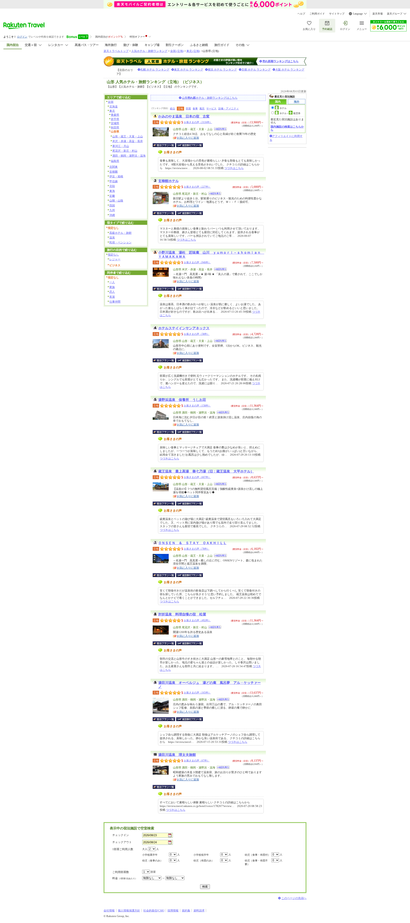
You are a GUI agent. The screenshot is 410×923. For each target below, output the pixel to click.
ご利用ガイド (317, 13)
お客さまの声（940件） (197, 262)
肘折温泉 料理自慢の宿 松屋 (182, 614)
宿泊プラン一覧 (166, 145)
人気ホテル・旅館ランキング (149, 51)
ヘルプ (301, 13)
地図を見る (220, 129)
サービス (211, 108)
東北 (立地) (193, 51)
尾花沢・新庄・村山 (124, 150)
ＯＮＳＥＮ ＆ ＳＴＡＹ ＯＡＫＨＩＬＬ (192, 543)
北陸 (112, 186)
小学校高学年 (150, 854)
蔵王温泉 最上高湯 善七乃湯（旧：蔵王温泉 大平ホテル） (206, 471)
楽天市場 (377, 13)
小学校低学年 (201, 854)
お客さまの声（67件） (196, 760)
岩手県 (115, 119)
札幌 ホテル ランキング (154, 69)
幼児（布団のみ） (203, 860)
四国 (112, 205)
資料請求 (199, 910)
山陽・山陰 (116, 200)
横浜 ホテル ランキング (222, 69)
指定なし (113, 254)
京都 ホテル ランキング (256, 69)
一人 (112, 282)
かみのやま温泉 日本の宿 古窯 (183, 116)
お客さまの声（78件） (196, 548)
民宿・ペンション (120, 242)
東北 (112, 110)
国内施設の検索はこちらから (287, 128)
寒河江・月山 (120, 146)
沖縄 (112, 215)
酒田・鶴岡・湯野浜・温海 (129, 155)
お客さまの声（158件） (197, 405)
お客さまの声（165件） (197, 692)
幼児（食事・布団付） (257, 854)
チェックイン (120, 835)
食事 (195, 108)
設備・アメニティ (228, 108)
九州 (112, 210)
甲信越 (113, 181)
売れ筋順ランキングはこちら (280, 61)
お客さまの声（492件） (197, 620)
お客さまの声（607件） (197, 477)
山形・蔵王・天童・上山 (127, 136)
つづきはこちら (234, 168)
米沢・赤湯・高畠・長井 (127, 141)
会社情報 (109, 910)
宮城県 (115, 123)
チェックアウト (122, 842)
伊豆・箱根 (116, 176)
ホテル (283, 108)
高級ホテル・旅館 (120, 232)
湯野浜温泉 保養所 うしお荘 (182, 400)
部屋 (188, 108)
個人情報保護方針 (129, 910)
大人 (144, 849)
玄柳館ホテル (168, 181)
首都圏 (113, 171)
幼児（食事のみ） (152, 860)
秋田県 (115, 127)
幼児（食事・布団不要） (256, 862)
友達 (112, 296)
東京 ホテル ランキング (188, 69)
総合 (172, 108)
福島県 (115, 161)
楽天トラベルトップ (116, 51)
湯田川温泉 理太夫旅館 (177, 755)
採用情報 (173, 910)
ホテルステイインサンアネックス (183, 328)
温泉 (112, 237)
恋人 (112, 291)
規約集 (186, 910)
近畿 (112, 195)
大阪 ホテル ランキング (289, 69)
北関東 (113, 166)
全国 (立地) (177, 51)
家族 (112, 287)
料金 (124, 878)
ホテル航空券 (290, 113)
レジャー (114, 259)
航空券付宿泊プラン (189, 145)
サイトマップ (336, 13)
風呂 (202, 108)
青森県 (115, 114)
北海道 (113, 106)
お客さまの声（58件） (196, 334)
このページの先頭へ (293, 898)
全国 (110, 101)
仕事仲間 (114, 301)
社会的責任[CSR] (153, 910)
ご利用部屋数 (120, 872)
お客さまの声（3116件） (198, 122)
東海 (112, 191)
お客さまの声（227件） (197, 186)
